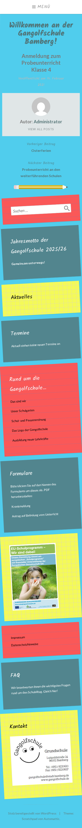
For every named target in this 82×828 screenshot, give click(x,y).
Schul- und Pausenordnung (28, 420)
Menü (43, 6)
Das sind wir (18, 401)
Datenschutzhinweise (24, 644)
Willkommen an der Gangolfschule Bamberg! (41, 34)
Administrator (48, 121)
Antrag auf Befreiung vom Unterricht (35, 515)
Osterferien (41, 146)
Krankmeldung (20, 506)
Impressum (18, 637)
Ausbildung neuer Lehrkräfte (30, 439)
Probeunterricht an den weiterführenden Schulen (41, 169)
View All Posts (41, 129)
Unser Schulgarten (23, 410)
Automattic (51, 819)
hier (54, 691)
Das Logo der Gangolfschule (30, 430)
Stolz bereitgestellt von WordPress (32, 813)
